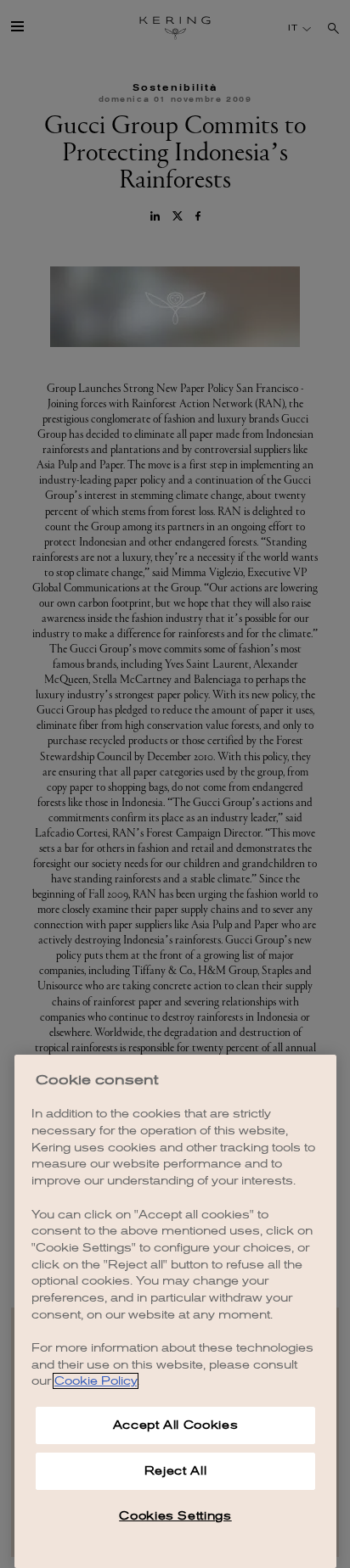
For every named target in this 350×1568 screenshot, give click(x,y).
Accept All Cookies (176, 1425)
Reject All (175, 1470)
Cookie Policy (95, 1381)
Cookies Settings (175, 1515)
